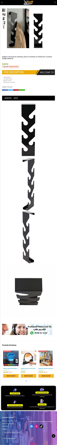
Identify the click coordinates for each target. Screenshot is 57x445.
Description (8, 98)
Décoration (9, 87)
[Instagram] (36, 426)
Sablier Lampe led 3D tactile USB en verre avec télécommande (11, 368)
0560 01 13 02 (7, 432)
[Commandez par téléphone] (53, 436)
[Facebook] (31, 426)
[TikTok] (41, 426)
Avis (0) (16, 98)
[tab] (8, 98)
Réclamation (5, 426)
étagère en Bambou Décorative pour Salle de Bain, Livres (46, 368)
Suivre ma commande (7, 423)
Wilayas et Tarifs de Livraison (9, 421)
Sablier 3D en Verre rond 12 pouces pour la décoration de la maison (28, 368)
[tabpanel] (11, 364)
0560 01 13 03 (16, 432)
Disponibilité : (6, 66)
